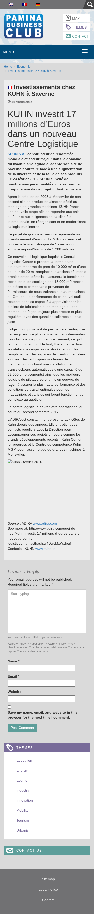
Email (13, 676)
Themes (79, 27)
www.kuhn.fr (44, 548)
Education (24, 760)
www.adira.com (44, 523)
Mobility (22, 810)
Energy (22, 770)
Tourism (22, 820)
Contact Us (29, 850)
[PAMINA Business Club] (23, 25)
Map (76, 18)
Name (13, 661)
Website (14, 692)
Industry (22, 790)
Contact (80, 36)
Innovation (24, 800)
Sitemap (48, 879)
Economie (24, 66)
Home (8, 66)
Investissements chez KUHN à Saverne (34, 71)
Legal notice (48, 889)
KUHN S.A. (16, 154)
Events (21, 780)
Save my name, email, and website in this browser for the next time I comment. (43, 714)
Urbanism (24, 830)
